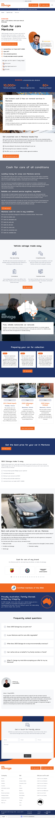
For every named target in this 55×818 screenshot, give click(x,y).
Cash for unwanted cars (10, 230)
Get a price (34, 5)
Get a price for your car (10, 44)
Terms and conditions (29, 812)
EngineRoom (31, 816)
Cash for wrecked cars (9, 232)
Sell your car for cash (43, 775)
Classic (20, 788)
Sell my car (3, 800)
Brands (2, 781)
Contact (3, 785)
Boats (20, 778)
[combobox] (4, 816)
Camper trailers (22, 781)
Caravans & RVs (22, 783)
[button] (52, 5)
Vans (20, 805)
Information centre (5, 788)
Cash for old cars (8, 224)
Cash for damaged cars (9, 219)
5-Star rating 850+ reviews (31, 80)
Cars (20, 785)
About (2, 778)
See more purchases (27, 428)
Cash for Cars (9, 12)
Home (2, 12)
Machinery (21, 793)
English (3, 816)
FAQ (2, 790)
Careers (3, 783)
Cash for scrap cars (8, 227)
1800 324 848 (28, 1)
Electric (21, 790)
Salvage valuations (5, 797)
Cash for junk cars (8, 222)
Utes (20, 802)
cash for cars (12, 151)
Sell (20, 775)
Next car (3, 802)
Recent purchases (5, 793)
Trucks (20, 800)
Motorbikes (21, 795)
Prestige (21, 797)
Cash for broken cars (9, 217)
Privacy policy (39, 812)
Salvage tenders (5, 795)
